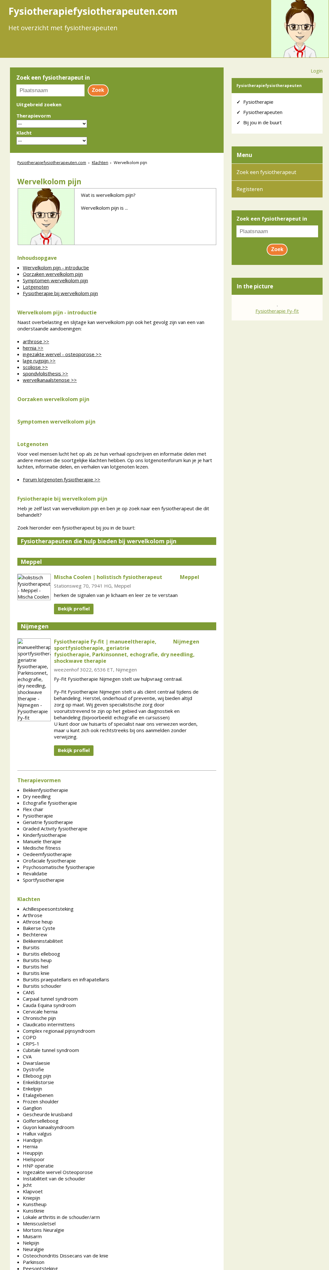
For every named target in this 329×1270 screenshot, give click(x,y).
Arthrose (32, 915)
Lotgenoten (36, 287)
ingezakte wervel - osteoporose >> (62, 354)
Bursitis (31, 947)
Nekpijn (31, 1242)
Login (317, 70)
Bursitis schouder (42, 986)
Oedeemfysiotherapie (47, 854)
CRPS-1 (31, 1043)
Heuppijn (33, 1153)
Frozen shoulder (41, 1101)
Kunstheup (35, 1204)
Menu (244, 155)
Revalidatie (35, 873)
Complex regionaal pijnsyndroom (59, 1031)
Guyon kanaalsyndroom (48, 1127)
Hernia (30, 1146)
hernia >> (33, 348)
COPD (29, 1037)
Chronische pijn (39, 1018)
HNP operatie (38, 1165)
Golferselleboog (40, 1120)
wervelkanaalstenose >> (50, 380)
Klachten (100, 162)
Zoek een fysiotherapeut (266, 172)
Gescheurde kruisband (47, 1114)
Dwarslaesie (36, 1063)
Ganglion (32, 1108)
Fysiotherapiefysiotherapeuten (269, 85)
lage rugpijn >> (39, 360)
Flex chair (33, 809)
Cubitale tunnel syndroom (51, 1050)
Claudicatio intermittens (49, 1024)
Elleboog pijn (37, 1076)
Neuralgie (33, 1249)
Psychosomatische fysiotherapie (59, 867)
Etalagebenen (38, 1095)
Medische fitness (42, 848)
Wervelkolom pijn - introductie (56, 267)
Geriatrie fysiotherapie (48, 822)
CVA (27, 1056)
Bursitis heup (37, 960)
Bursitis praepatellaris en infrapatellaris (66, 979)
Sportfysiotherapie (43, 880)
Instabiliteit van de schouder (54, 1178)
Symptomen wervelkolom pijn (55, 280)
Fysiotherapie (38, 815)
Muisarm (32, 1236)
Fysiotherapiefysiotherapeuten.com (51, 162)
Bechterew (35, 934)
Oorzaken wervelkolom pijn (53, 274)
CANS (29, 992)
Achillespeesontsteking (48, 909)
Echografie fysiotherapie (50, 803)
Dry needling (37, 796)
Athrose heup (38, 921)
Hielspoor (34, 1159)
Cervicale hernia (40, 1011)
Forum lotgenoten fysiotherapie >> (61, 479)
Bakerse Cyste (39, 928)
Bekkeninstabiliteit (43, 941)
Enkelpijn (32, 1088)
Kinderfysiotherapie (45, 835)
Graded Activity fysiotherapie (55, 828)
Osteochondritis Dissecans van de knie (65, 1255)
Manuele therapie (42, 841)
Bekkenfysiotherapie (45, 790)
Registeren (249, 189)
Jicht (27, 1185)
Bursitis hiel (35, 966)
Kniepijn (31, 1198)
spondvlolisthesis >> (45, 373)
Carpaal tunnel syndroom (50, 998)
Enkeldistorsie (38, 1082)
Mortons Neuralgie (43, 1230)
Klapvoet (33, 1191)
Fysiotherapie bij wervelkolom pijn (60, 293)
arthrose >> (36, 341)
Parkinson (33, 1262)
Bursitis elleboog (41, 953)
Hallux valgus (37, 1133)
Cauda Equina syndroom (49, 1005)
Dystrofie (33, 1069)
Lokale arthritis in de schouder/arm (61, 1217)
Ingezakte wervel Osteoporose (58, 1172)
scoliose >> (35, 367)
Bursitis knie (36, 973)
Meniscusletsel (39, 1223)
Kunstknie (33, 1210)
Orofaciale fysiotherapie (49, 860)
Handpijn (32, 1140)
